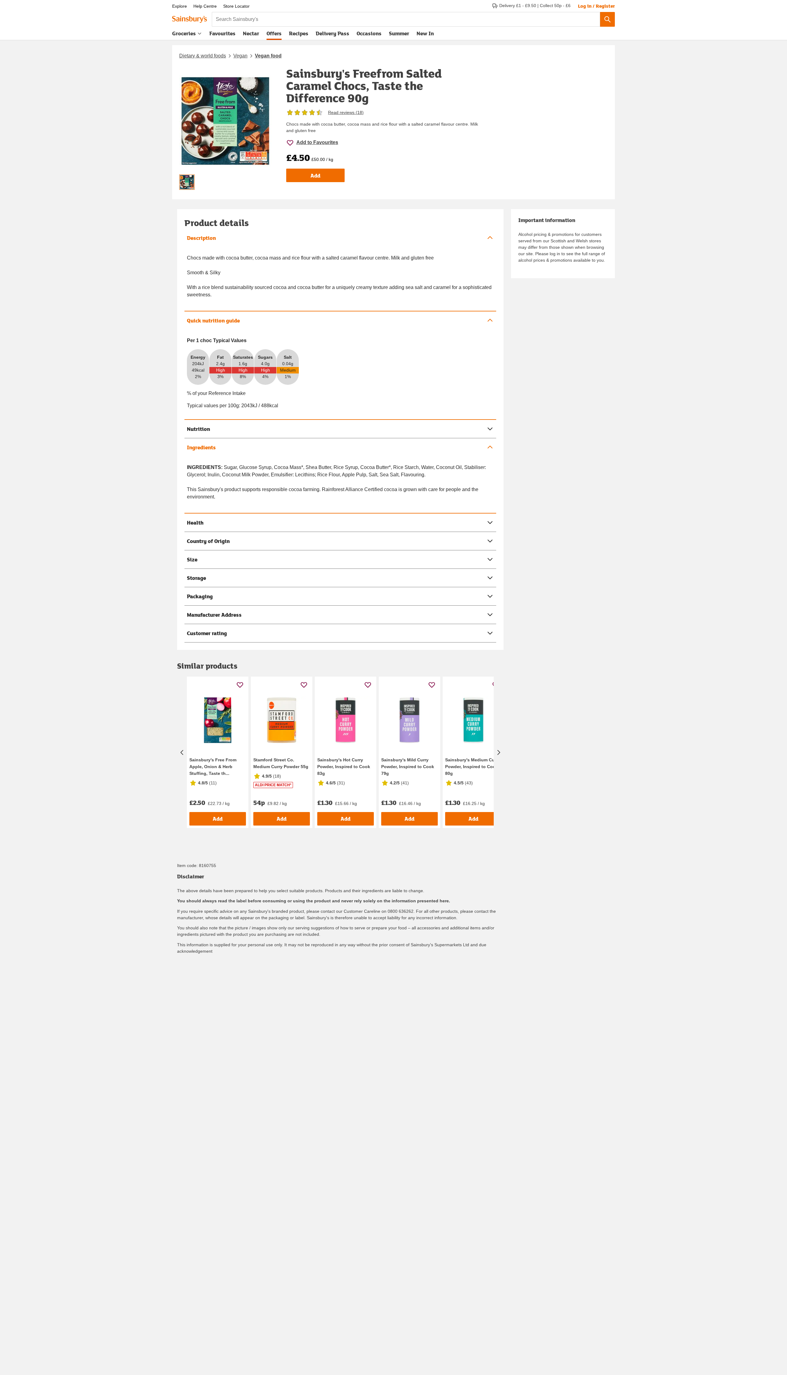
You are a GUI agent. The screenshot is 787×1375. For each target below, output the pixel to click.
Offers (274, 33)
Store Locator (236, 6)
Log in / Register (596, 5)
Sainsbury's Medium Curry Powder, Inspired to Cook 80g (472, 766)
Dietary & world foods (202, 55)
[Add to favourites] (240, 685)
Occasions (369, 33)
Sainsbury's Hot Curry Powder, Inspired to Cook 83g (343, 766)
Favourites (222, 33)
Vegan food (268, 55)
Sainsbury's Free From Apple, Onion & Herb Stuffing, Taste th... (212, 766)
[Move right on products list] (499, 752)
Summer (399, 33)
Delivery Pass (332, 34)
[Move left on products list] (182, 752)
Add (315, 175)
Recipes (298, 33)
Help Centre (205, 6)
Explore (179, 6)
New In (425, 33)
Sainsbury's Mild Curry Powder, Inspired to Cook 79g (407, 766)
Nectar (251, 33)
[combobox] (406, 19)
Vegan (240, 55)
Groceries (184, 33)
